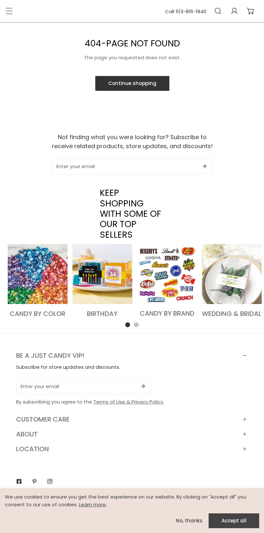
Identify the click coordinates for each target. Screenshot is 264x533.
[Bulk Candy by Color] (38, 274)
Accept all (234, 520)
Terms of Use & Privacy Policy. (128, 401)
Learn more (92, 504)
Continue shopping (132, 83)
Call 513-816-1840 (185, 11)
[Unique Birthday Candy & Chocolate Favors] (102, 274)
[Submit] (204, 166)
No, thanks (189, 520)
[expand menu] (9, 11)
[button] (250, 11)
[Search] (218, 11)
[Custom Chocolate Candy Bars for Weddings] (232, 274)
